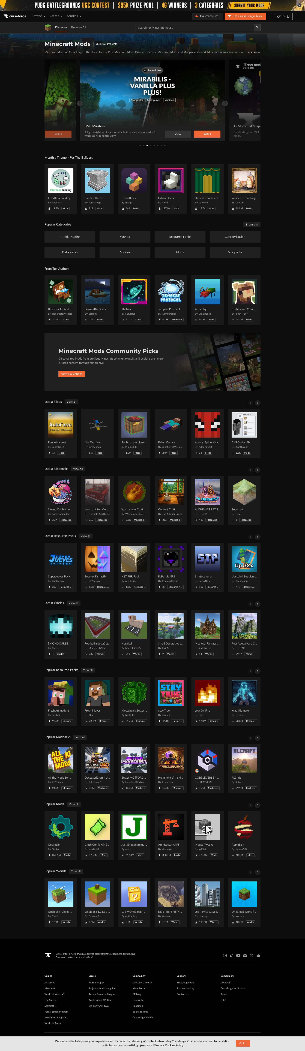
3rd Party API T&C (99, 1006)
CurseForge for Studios (233, 988)
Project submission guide (102, 988)
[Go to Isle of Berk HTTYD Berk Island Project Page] (171, 902)
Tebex (224, 994)
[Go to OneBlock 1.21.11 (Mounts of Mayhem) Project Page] (97, 902)
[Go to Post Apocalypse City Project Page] (244, 634)
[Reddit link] (258, 955)
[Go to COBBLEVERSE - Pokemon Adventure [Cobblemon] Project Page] (207, 768)
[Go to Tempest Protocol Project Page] (171, 300)
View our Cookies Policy (168, 1045)
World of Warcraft (54, 994)
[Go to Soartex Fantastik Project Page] (97, 567)
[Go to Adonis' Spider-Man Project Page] (207, 433)
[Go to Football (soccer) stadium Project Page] (97, 634)
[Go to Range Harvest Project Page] (60, 433)
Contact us (183, 994)
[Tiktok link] (231, 955)
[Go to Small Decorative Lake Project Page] (171, 634)
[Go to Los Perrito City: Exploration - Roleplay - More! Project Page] (207, 902)
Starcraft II (50, 1006)
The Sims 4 (50, 1000)
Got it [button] (243, 1043)
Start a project (96, 982)
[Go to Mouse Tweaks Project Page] (207, 835)
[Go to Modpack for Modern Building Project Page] (97, 500)
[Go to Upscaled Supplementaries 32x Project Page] (244, 567)
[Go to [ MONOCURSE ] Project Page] (60, 634)
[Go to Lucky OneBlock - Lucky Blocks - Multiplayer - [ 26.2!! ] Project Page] (134, 902)
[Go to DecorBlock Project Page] (134, 189)
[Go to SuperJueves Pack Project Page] (60, 567)
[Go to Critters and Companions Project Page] (244, 300)
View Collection (231, 134)
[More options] (297, 16)
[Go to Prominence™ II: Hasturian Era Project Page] (171, 768)
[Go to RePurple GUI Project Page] (171, 567)
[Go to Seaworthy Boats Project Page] (97, 300)
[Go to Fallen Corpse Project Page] (171, 433)
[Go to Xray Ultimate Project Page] (244, 701)
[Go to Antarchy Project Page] (207, 300)
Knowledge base (185, 982)
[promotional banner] (152, 5)
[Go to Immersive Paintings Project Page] (244, 189)
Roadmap (138, 1006)
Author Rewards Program (102, 994)
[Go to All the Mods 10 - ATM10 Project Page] (60, 768)
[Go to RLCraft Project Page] (244, 768)
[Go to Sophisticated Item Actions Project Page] (134, 433)
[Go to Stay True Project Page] (171, 701)
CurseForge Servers (143, 1017)
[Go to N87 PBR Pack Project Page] (134, 567)
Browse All (78, 27)
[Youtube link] (238, 955)
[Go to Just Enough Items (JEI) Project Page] (134, 835)
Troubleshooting (185, 988)
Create (54, 16)
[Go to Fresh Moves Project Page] (97, 701)
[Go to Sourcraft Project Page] (244, 500)
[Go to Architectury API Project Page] (171, 835)
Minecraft (49, 988)
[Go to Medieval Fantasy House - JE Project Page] (207, 634)
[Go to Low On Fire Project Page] (207, 701)
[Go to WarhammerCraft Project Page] (134, 500)
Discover (61, 27)
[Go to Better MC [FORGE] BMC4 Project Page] (134, 768)
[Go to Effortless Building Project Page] (60, 189)
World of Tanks (52, 1023)
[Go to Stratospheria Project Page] (207, 567)
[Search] (257, 27)
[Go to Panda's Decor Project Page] (97, 189)
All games (49, 982)
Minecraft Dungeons (55, 1017)
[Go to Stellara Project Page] (134, 300)
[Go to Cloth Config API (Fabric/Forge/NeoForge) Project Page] (97, 835)
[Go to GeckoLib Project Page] (60, 835)
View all (71, 401)
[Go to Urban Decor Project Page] (171, 189)
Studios (72, 16)
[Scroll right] (258, 403)
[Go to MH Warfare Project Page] (97, 433)
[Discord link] (245, 955)
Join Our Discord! (142, 982)
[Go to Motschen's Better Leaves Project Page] (134, 701)
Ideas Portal (139, 988)
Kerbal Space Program (56, 1012)
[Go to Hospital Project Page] (134, 634)
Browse (36, 16)
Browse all (252, 224)
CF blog (137, 994)
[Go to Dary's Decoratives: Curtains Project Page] (207, 189)
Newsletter (138, 1000)
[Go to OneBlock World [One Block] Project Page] (244, 902)
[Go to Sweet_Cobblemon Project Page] (60, 500)
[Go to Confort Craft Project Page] (171, 500)
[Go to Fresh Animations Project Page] (60, 701)
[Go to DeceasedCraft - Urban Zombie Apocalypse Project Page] (97, 768)
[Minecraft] (48, 27)
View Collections (71, 374)
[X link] (252, 955)
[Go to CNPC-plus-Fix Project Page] (244, 433)
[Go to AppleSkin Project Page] (244, 835)
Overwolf (226, 982)
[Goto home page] (15, 16)
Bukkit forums (140, 1012)
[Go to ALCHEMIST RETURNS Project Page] (207, 500)
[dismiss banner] (299, 5)
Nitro (223, 1000)
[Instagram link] (225, 955)
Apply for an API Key (100, 1000)
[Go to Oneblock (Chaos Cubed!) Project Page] (60, 902)
